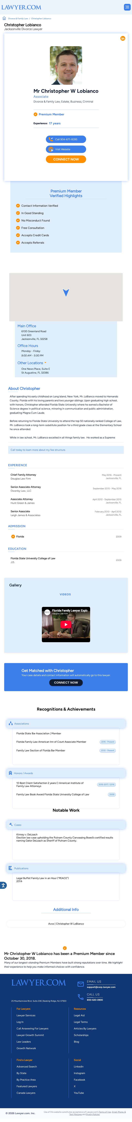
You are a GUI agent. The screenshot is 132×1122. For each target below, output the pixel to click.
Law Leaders (24, 1041)
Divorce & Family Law (46, 101)
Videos (65, 594)
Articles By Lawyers (85, 1028)
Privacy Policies (93, 1114)
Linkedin (79, 1066)
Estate (65, 101)
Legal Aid (79, 1015)
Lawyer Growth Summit (30, 1035)
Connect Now (66, 159)
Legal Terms (81, 1021)
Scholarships (81, 1035)
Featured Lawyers (27, 1086)
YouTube (79, 1092)
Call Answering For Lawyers (32, 1028)
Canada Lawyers (26, 1092)
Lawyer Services (26, 1015)
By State (21, 1073)
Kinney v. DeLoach (27, 834)
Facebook (79, 1079)
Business (75, 101)
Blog (76, 1041)
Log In (20, 1021)
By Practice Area (26, 1079)
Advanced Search (27, 1066)
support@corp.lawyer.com (101, 987)
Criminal (88, 101)
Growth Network (26, 1048)
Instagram (79, 1073)
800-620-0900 (95, 999)
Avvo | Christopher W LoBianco (66, 923)
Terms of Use (105, 1112)
